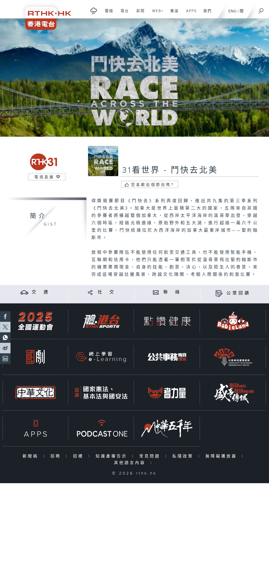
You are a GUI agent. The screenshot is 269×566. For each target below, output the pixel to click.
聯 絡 (172, 292)
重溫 (172, 13)
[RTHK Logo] (45, 15)
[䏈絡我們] (156, 292)
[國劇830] (35, 357)
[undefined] (93, 10)
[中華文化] (35, 392)
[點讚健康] (167, 321)
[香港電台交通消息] (24, 292)
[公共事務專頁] (167, 357)
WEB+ (156, 13)
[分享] (90, 292)
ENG (232, 11)
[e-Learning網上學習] (101, 357)
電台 (123, 13)
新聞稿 (32, 456)
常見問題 (151, 456)
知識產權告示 (113, 456)
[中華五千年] (167, 428)
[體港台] (101, 321)
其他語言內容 (131, 463)
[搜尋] (261, 9)
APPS (189, 13)
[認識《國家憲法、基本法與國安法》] (101, 392)
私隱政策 (184, 456)
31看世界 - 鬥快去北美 (170, 170)
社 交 (107, 292)
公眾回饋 (238, 293)
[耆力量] (167, 392)
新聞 (138, 13)
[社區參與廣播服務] (233, 357)
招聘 (56, 456)
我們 (205, 13)
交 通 (41, 292)
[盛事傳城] (233, 392)
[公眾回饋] (219, 293)
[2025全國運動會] (35, 321)
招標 (79, 456)
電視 (107, 13)
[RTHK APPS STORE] (35, 428)
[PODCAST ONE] (101, 428)
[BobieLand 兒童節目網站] (233, 321)
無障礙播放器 (222, 456)
